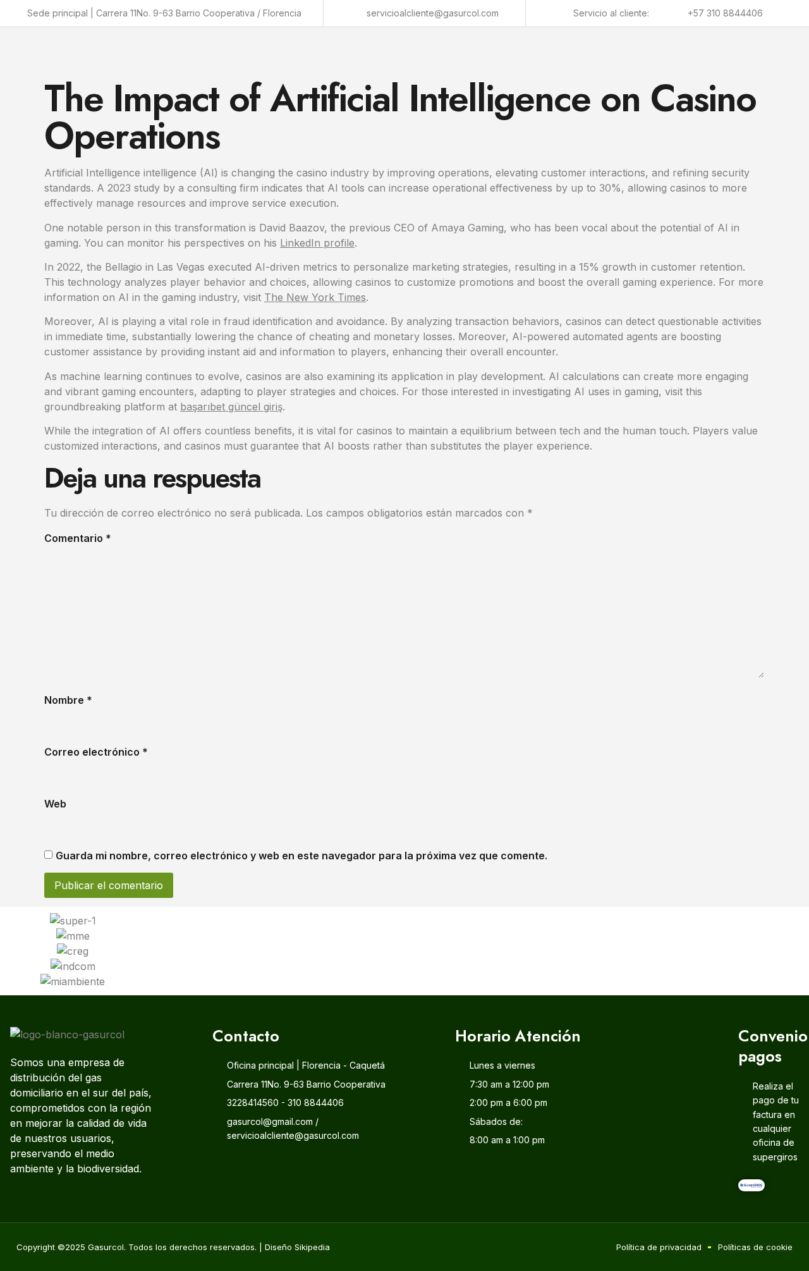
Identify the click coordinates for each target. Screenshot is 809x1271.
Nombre (68, 700)
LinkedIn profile (317, 242)
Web (55, 803)
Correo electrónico (96, 752)
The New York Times (315, 297)
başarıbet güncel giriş (231, 406)
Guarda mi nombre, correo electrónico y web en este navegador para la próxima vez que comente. (301, 855)
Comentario (77, 538)
